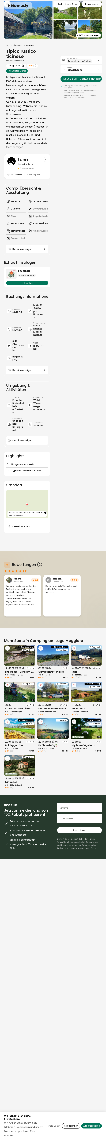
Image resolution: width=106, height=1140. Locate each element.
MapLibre (12, 513)
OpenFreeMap (21, 513)
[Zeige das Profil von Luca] (45, 159)
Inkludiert (28, 283)
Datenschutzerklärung (86, 848)
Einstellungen (54, 1126)
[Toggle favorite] (7, 648)
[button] (27, 504)
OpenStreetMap (17, 515)
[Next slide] (31, 655)
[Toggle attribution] (45, 512)
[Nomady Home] (18, 5)
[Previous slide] (7, 655)
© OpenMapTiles (33, 513)
